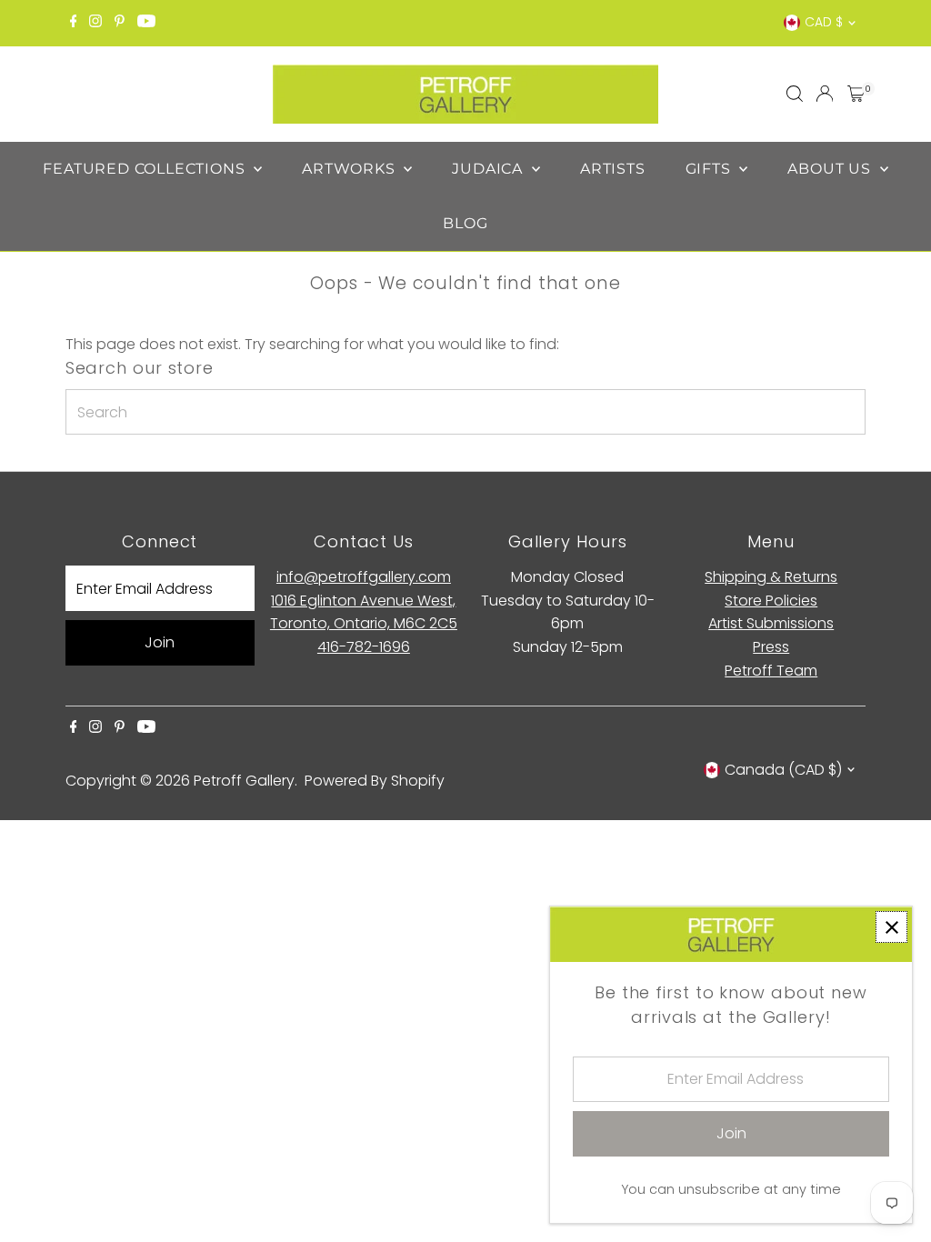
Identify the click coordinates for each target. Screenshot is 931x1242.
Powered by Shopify (375, 780)
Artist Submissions (771, 623)
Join (160, 642)
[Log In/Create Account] (824, 93)
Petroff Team (771, 670)
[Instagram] (95, 23)
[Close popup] (891, 927)
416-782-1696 (363, 646)
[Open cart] (856, 93)
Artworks (350, 168)
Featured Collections (146, 168)
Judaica (489, 168)
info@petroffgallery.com (363, 576)
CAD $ (824, 22)
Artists (613, 168)
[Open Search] (794, 93)
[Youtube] (146, 23)
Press (771, 646)
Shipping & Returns (771, 576)
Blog (465, 223)
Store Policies (771, 600)
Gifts (711, 168)
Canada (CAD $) (783, 769)
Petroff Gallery (244, 780)
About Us (831, 168)
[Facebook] (73, 23)
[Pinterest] (119, 23)
